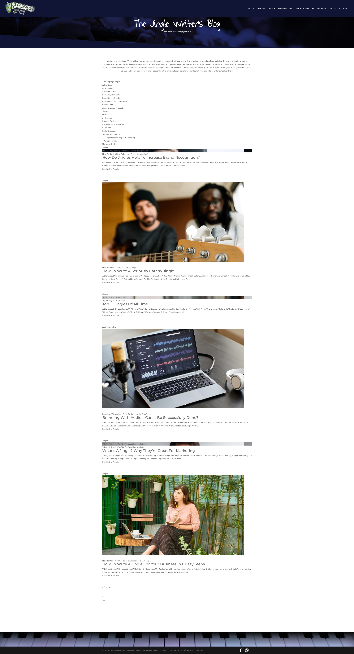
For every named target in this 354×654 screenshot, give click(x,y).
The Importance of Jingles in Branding (118, 137)
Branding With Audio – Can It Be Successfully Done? (125, 414)
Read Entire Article (110, 169)
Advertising (107, 85)
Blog (333, 8)
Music (105, 114)
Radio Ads (106, 127)
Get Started (302, 8)
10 (103, 600)
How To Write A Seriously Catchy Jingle (119, 267)
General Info (107, 104)
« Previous (106, 587)
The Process (285, 8)
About (261, 8)
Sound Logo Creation (111, 134)
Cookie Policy (179, 650)
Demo (271, 8)
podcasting (107, 118)
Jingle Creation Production (114, 108)
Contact (344, 8)
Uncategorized (108, 144)
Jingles (105, 111)
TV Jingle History (109, 141)
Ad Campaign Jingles (111, 81)
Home (251, 8)
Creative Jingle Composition (114, 101)
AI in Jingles (107, 88)
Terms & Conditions (194, 650)
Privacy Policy (166, 650)
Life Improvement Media (147, 650)
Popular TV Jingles (110, 121)
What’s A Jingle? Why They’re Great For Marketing (123, 444)
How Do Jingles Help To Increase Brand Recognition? (125, 151)
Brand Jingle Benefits (111, 95)
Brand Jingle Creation (111, 98)
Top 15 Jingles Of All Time (113, 297)
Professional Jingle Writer (113, 124)
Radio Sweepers (109, 131)
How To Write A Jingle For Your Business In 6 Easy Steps (126, 561)
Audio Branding (109, 91)
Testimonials (319, 8)
